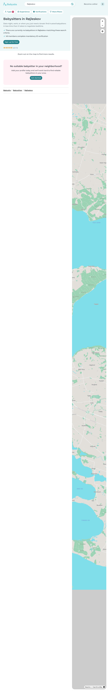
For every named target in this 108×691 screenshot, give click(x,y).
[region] (89, 353)
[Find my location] (102, 31)
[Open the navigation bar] (103, 4)
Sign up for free (11, 42)
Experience (24, 12)
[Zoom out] (102, 25)
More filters (57, 12)
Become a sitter (91, 4)
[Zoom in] (102, 21)
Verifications (40, 12)
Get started (36, 78)
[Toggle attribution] (104, 687)
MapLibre (88, 687)
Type (10, 12)
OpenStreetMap (97, 687)
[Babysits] (10, 4)
